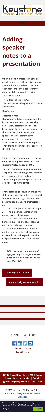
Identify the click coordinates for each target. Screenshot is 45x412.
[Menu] (22, 23)
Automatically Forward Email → (24, 282)
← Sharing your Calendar (17, 272)
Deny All (6, 409)
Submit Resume (22, 352)
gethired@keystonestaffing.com (22, 381)
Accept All (38, 409)
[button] (22, 306)
